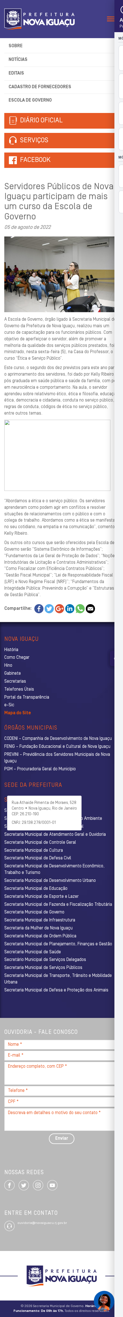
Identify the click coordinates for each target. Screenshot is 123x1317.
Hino (8, 665)
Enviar (61, 1138)
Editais (16, 73)
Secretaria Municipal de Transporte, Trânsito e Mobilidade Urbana (58, 979)
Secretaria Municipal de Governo (34, 912)
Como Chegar (16, 657)
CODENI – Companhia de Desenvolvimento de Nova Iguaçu (58, 738)
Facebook (35, 160)
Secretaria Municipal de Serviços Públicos (43, 968)
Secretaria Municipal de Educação (36, 888)
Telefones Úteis (19, 689)
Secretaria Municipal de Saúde (32, 952)
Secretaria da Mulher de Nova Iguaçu (38, 928)
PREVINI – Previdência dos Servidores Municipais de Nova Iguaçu (57, 758)
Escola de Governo (30, 100)
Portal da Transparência (26, 697)
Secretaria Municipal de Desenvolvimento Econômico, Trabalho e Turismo (54, 869)
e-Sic (9, 705)
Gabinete (12, 673)
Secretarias (15, 681)
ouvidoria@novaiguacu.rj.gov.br (42, 1223)
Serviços (33, 140)
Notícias (18, 59)
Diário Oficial (41, 120)
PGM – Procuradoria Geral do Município (40, 769)
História (11, 650)
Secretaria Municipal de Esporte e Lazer (41, 896)
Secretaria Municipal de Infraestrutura (39, 920)
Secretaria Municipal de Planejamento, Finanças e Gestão (58, 944)
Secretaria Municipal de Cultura (33, 850)
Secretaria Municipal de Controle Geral (40, 842)
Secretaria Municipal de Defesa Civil (37, 858)
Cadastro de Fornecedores (40, 87)
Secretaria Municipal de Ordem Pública (40, 936)
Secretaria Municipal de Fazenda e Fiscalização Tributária (58, 904)
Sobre (16, 46)
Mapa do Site (17, 713)
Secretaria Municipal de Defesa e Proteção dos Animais (56, 990)
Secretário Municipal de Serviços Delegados (45, 960)
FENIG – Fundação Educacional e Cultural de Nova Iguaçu (57, 746)
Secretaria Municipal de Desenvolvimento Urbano (50, 880)
